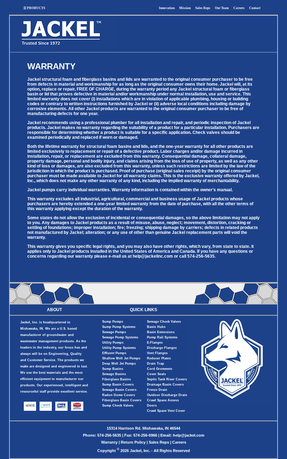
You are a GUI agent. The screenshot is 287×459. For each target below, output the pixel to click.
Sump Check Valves (117, 405)
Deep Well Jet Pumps (119, 363)
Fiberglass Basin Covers (121, 400)
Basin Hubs (156, 327)
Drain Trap (155, 363)
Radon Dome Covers (118, 395)
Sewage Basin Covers (119, 390)
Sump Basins (112, 369)
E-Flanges (155, 342)
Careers (239, 8)
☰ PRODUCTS (34, 8)
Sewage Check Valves (164, 321)
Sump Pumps (112, 321)
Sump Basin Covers (118, 384)
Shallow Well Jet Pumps (121, 358)
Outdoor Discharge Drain (167, 395)
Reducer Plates (159, 358)
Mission (185, 8)
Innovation (167, 8)
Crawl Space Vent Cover (166, 411)
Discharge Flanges (162, 348)
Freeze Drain (157, 390)
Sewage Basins (114, 374)
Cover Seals (156, 374)
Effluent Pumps (114, 353)
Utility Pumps (113, 342)
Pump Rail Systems (162, 337)
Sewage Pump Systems (120, 337)
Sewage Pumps (114, 332)
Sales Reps (202, 8)
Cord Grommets (159, 369)
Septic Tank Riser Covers (167, 379)
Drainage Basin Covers (165, 384)
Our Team (222, 8)
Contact (254, 8)
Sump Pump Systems (118, 327)
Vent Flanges (157, 353)
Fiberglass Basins (116, 379)
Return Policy (133, 442)
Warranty (109, 442)
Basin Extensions (161, 332)
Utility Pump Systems (119, 348)
